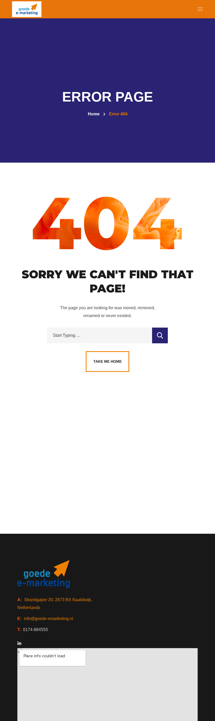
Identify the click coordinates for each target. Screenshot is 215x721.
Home (94, 114)
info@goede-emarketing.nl (48, 618)
